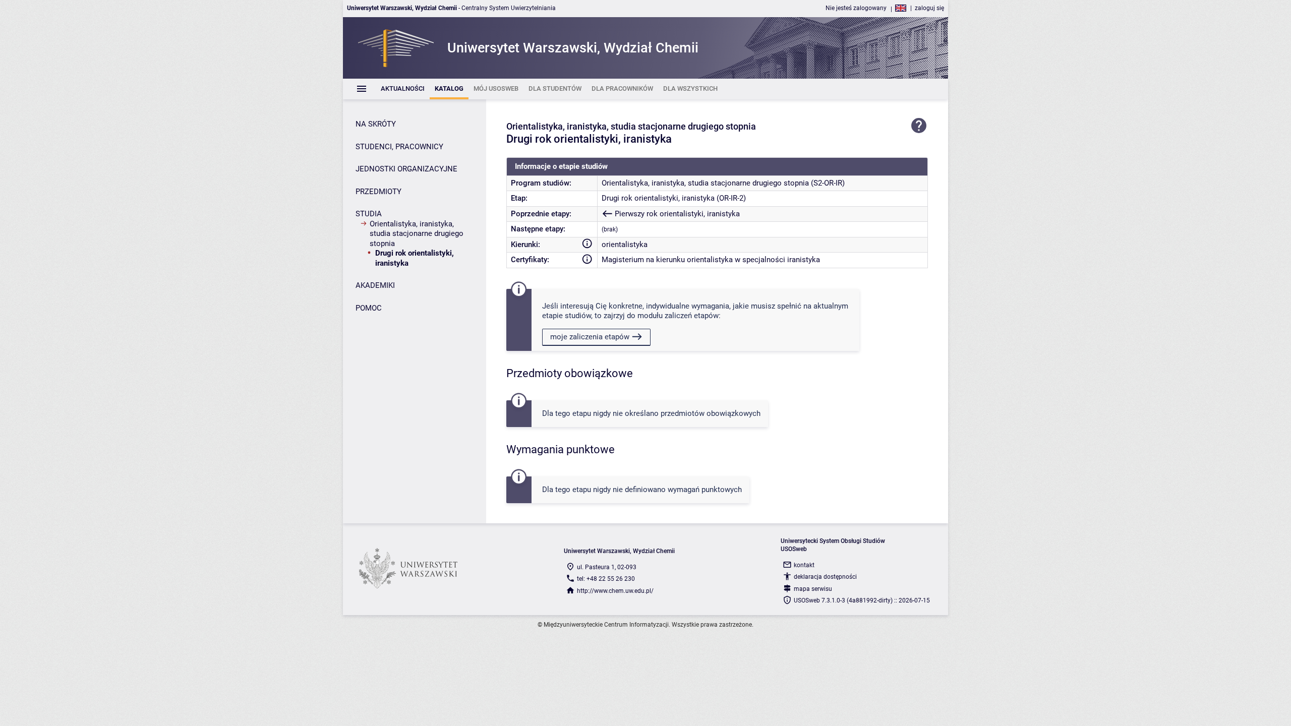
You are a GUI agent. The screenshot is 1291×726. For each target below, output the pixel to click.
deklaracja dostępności (825, 576)
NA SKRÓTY (376, 124)
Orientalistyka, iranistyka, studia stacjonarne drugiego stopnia (416, 233)
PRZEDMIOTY (378, 191)
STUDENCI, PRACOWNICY (399, 146)
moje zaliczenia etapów (589, 336)
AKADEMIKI (375, 285)
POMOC (369, 308)
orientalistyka (625, 244)
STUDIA (369, 213)
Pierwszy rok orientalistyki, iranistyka (677, 213)
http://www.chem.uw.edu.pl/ (615, 590)
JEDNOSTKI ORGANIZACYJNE (406, 168)
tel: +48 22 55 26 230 (606, 578)
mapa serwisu (813, 588)
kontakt (804, 565)
